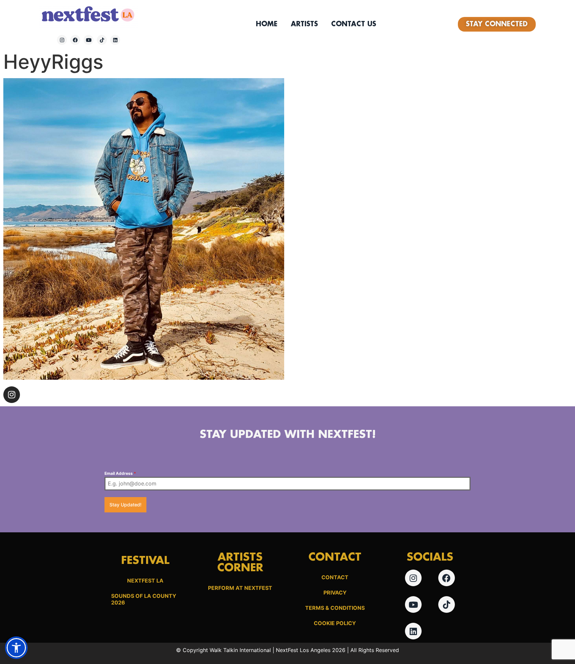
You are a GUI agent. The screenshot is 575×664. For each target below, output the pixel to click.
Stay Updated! (125, 504)
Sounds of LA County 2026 (143, 599)
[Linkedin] (115, 40)
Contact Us (353, 24)
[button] (16, 647)
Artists (304, 24)
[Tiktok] (102, 40)
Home (267, 24)
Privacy (335, 592)
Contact (334, 577)
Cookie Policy (335, 623)
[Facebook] (75, 40)
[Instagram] (62, 40)
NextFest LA (145, 580)
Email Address (120, 473)
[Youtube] (89, 40)
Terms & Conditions (335, 607)
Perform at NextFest (240, 588)
